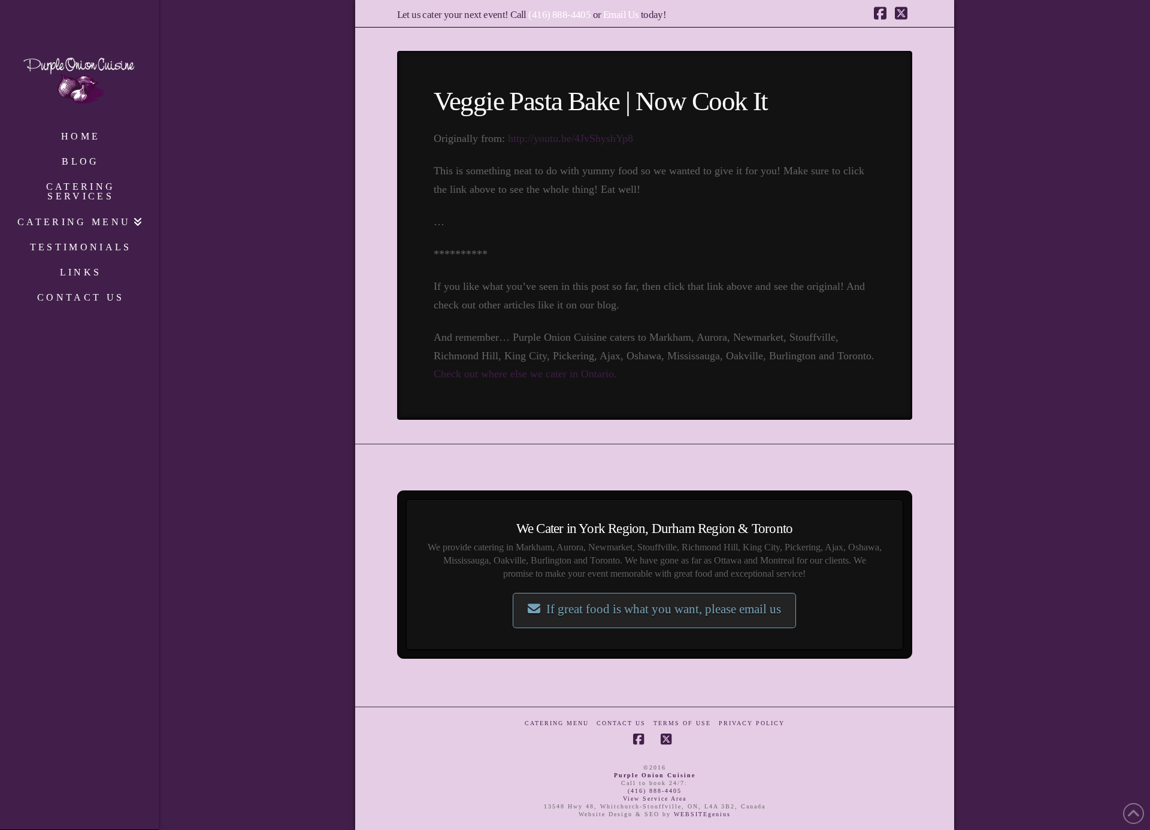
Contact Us (621, 723)
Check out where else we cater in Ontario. (525, 374)
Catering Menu (557, 723)
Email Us (620, 14)
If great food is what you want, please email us (663, 609)
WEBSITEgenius (702, 814)
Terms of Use (682, 723)
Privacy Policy (752, 723)
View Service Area (654, 798)
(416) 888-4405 (559, 14)
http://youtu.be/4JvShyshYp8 (570, 138)
